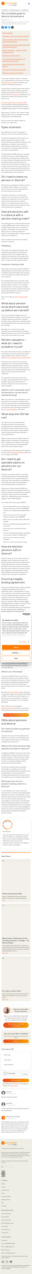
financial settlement (18, 452)
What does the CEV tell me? (11, 55)
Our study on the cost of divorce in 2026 (14, 102)
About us (3, 1183)
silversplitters (5, 10)
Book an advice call (5, 1249)
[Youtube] (10, 1261)
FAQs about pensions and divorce (12, 73)
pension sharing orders (20, 297)
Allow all (16, 647)
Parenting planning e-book (7, 1223)
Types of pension (7, 33)
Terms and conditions (6, 1196)
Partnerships (4, 1240)
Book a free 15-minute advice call (15, 715)
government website (10, 409)
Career (3, 1193)
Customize (15, 653)
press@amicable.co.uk (9, 1246)
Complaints (4, 1206)
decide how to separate (10, 82)
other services (14, 692)
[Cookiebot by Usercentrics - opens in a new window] (23, 614)
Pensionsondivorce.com (9, 708)
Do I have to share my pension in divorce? (15, 36)
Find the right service (6, 1213)
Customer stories (5, 1190)
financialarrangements (14, 10)
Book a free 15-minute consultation (16, 1025)
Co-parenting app (5, 1229)
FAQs (2, 1202)
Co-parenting (4, 1226)
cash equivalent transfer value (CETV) (18, 358)
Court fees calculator (6, 1220)
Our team (3, 1187)
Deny (16, 658)
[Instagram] (6, 1261)
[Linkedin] (2, 1261)
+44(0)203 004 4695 (10, 1243)
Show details (23, 642)
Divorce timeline (5, 1216)
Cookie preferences (5, 1199)
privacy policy (14, 1086)
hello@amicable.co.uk (11, 1253)
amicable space (4, 1232)
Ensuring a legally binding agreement (14, 69)
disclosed (16, 94)
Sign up (16, 1041)
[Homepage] (9, 4)
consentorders (25, 10)
